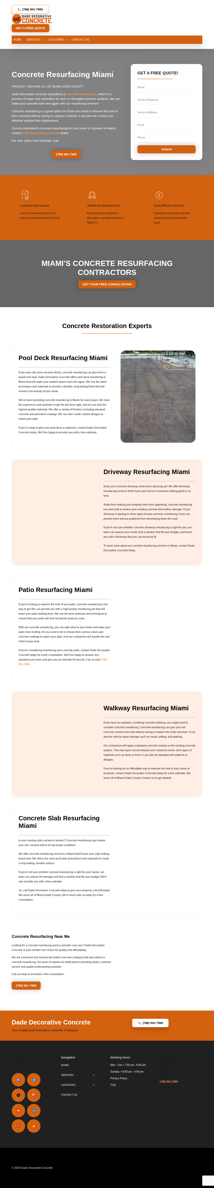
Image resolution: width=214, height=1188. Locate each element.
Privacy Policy (118, 1078)
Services (33, 39)
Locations (56, 39)
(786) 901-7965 (169, 1081)
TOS (113, 1085)
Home (17, 39)
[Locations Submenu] (65, 39)
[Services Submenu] (41, 39)
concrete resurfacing (81, 94)
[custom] (18, 1079)
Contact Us (80, 39)
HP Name (134, 66)
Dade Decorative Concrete (41, 133)
